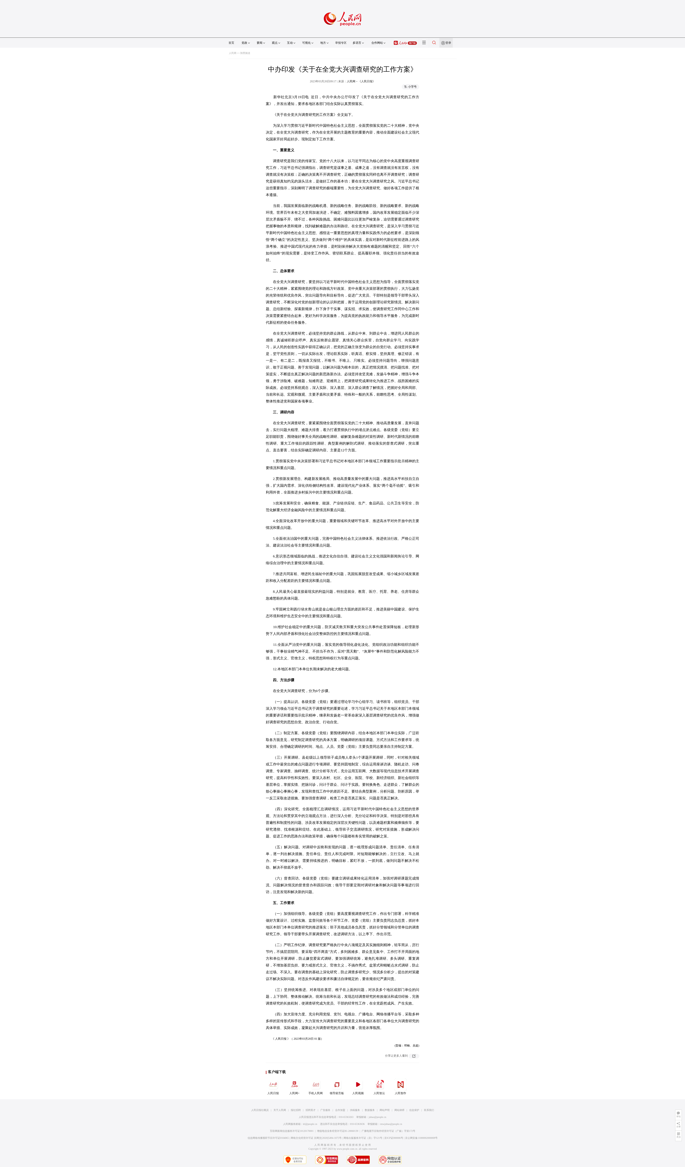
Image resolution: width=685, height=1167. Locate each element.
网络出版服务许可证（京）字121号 (363, 1138)
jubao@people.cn (377, 1117)
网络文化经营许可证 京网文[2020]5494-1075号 (316, 1138)
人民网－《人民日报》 (361, 81)
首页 (231, 42)
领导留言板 (337, 1093)
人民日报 (273, 1093)
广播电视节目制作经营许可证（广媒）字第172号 (388, 1131)
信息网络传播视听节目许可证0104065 (268, 1138)
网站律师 (399, 1110)
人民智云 (379, 1093)
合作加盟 (340, 1110)
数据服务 (370, 1110)
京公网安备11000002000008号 (421, 1138)
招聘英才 (311, 1110)
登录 (448, 42)
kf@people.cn (310, 1124)
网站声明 (385, 1110)
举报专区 (341, 42)
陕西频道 (245, 53)
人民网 (232, 53)
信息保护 (414, 1110)
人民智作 (400, 1093)
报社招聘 (296, 1110)
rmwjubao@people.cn (391, 1124)
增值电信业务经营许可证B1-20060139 (337, 1131)
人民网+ (294, 1093)
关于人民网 (279, 1110)
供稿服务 (355, 1110)
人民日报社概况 (260, 1110)
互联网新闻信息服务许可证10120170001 (292, 1131)
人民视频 (358, 1093)
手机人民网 (315, 1093)
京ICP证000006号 (393, 1138)
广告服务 (325, 1110)
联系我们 (429, 1110)
